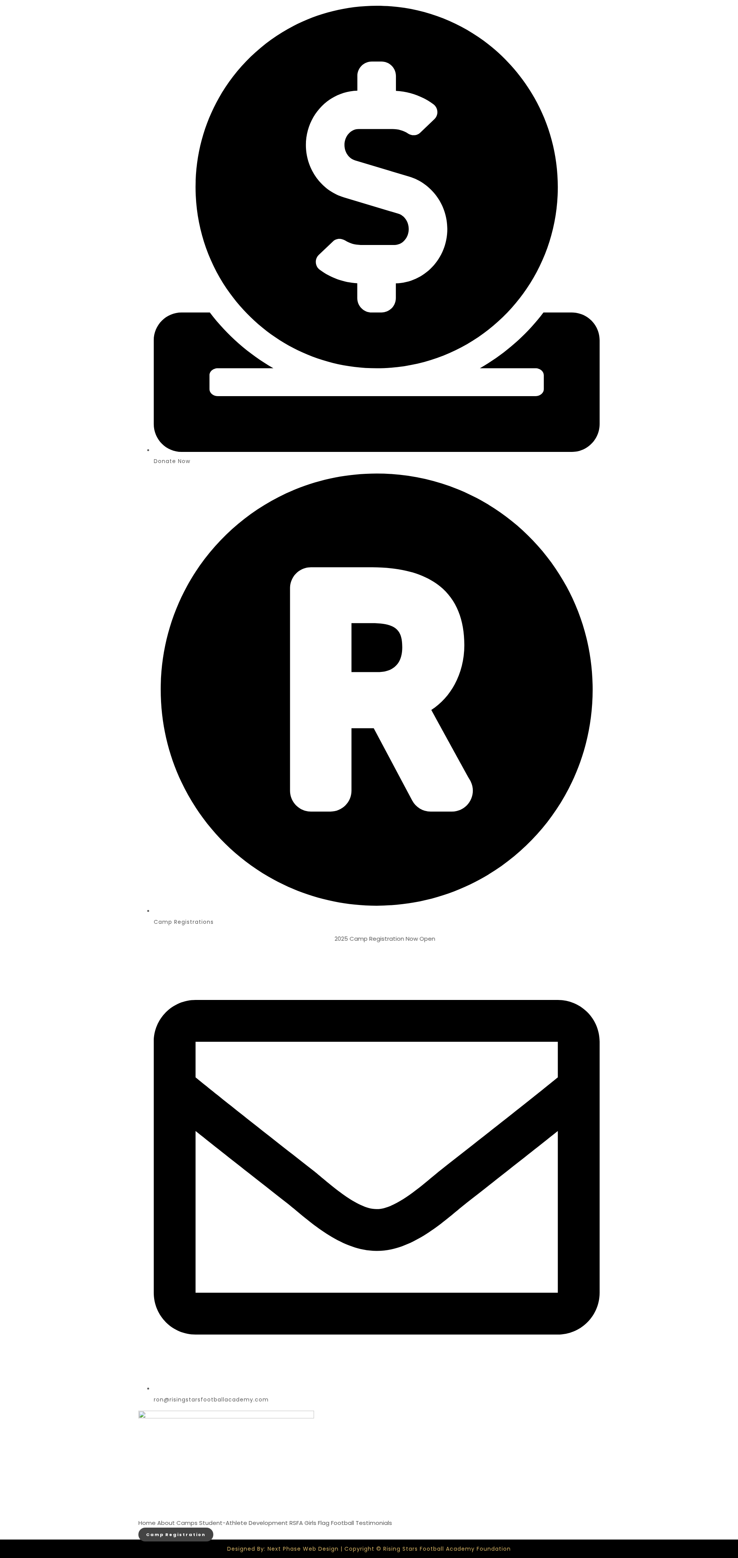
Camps (187, 1523)
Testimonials (374, 1523)
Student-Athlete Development (243, 1523)
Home (147, 1523)
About (166, 1523)
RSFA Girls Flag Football (321, 1523)
